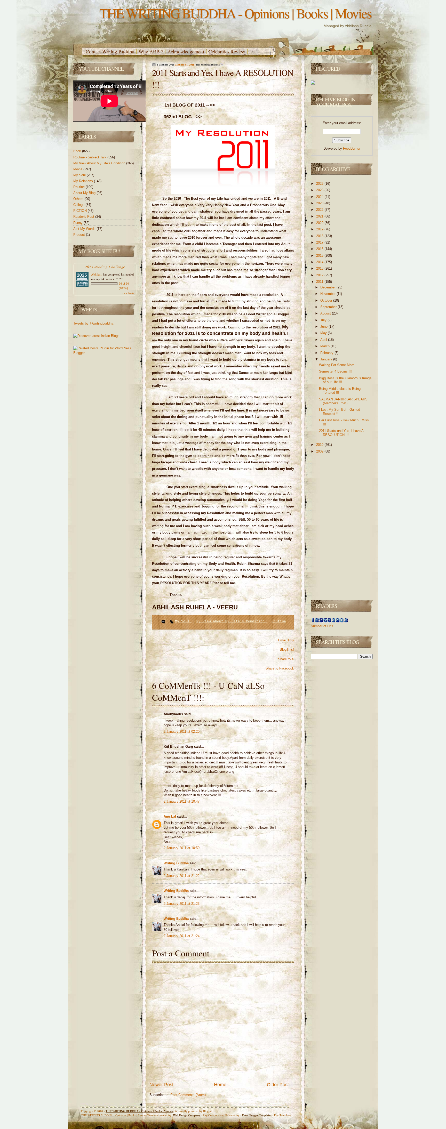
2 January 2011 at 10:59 (182, 848)
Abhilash (96, 274)
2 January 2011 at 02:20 (182, 731)
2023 (320, 203)
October (326, 300)
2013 (320, 268)
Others (78, 199)
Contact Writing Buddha (110, 51)
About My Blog (85, 193)
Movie (78, 169)
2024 (320, 197)
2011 (320, 282)
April (324, 340)
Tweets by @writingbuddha (93, 323)
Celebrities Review (227, 51)
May (324, 333)
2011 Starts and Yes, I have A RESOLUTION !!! (341, 433)
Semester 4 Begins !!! (335, 371)
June (324, 326)
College (79, 205)
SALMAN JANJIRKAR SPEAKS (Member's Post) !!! (343, 401)
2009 (320, 451)
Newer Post (161, 1084)
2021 (320, 216)
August (326, 313)
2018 (320, 236)
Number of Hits (322, 626)
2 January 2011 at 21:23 (182, 904)
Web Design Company (186, 1115)
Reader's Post (84, 217)
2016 (320, 249)
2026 (320, 184)
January (326, 359)
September (329, 307)
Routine (79, 187)
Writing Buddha (177, 863)
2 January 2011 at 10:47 (182, 801)
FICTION (80, 211)
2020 (320, 223)
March (325, 346)
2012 (320, 275)
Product (79, 235)
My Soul (80, 175)
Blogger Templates (257, 1115)
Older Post (278, 1084)
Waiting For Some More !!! (339, 365)
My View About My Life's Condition (99, 163)
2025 (320, 190)
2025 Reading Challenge (105, 266)
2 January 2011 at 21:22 (182, 876)
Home (220, 1084)
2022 (320, 210)
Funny (78, 223)
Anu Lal (170, 816)
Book (77, 151)
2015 (320, 255)
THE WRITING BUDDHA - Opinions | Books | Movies (235, 13)
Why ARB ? (151, 51)
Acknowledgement (186, 51)
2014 (320, 262)
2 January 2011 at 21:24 (182, 936)
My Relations (83, 181)
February (327, 353)
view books (128, 293)
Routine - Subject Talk (90, 157)
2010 (320, 445)
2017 (320, 242)
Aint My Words (85, 229)
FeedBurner (351, 148)
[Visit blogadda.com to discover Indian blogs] (96, 336)
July (324, 320)
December (328, 287)
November (328, 294)
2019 (320, 229)
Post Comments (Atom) (188, 1095)
